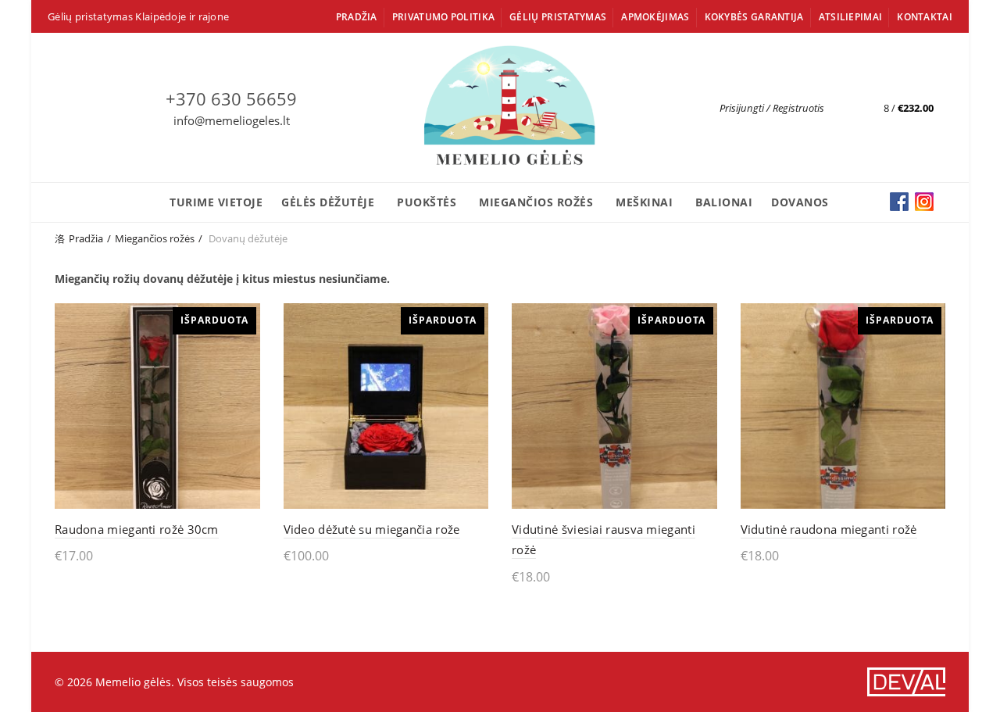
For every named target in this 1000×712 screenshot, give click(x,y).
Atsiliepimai (851, 16)
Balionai (723, 202)
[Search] (836, 108)
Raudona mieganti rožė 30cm (137, 529)
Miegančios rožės (536, 202)
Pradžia (356, 16)
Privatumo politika (443, 16)
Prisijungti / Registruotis (772, 108)
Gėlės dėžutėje (327, 202)
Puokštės (426, 202)
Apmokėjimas (655, 16)
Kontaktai (924, 16)
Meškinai (644, 202)
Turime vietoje (216, 202)
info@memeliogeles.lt (231, 120)
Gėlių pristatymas (557, 16)
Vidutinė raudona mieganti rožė (829, 529)
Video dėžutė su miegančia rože (372, 529)
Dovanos (800, 202)
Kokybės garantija (754, 16)
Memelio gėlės (133, 681)
